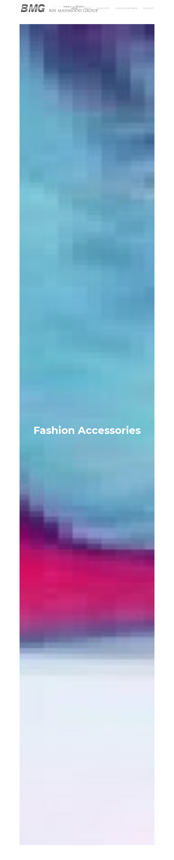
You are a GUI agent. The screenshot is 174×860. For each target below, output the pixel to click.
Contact (148, 8)
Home (74, 8)
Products (103, 8)
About (87, 8)
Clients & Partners (126, 8)
